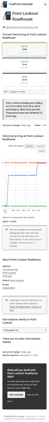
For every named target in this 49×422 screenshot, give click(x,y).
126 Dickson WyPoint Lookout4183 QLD (10, 272)
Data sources (31, 416)
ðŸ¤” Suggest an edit (14, 91)
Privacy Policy (19, 419)
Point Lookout (17, 280)
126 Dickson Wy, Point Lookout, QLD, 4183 (21, 27)
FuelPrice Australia (21, 4)
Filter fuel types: (16, 145)
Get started (16, 394)
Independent (8, 287)
